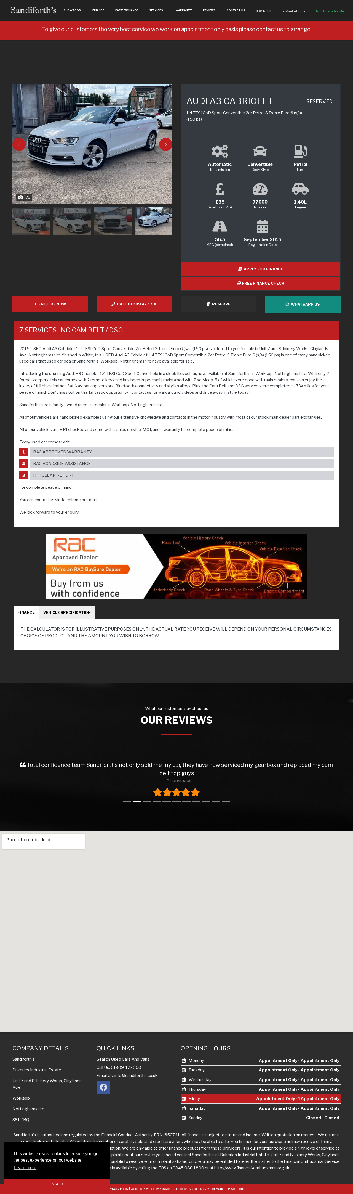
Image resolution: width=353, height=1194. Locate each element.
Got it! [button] (57, 1184)
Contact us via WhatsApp (332, 11)
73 (28, 197)
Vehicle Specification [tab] (67, 612)
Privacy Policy (119, 1189)
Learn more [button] (25, 1167)
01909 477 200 (263, 11)
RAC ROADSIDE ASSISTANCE (62, 463)
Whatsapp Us (304, 304)
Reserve (220, 304)
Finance (98, 10)
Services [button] (156, 10)
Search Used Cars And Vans (123, 1059)
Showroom (72, 10)
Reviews (209, 10)
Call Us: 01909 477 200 (119, 1067)
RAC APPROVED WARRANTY (62, 452)
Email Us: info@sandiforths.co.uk (127, 1075)
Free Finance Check (262, 283)
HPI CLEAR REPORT (53, 475)
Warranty (184, 10)
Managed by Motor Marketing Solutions (216, 1189)
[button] (165, 144)
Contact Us (236, 10)
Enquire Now (51, 304)
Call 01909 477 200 (136, 304)
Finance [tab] (26, 612)
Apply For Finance (262, 269)
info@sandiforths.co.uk (294, 11)
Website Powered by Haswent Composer (158, 1189)
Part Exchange (126, 10)
